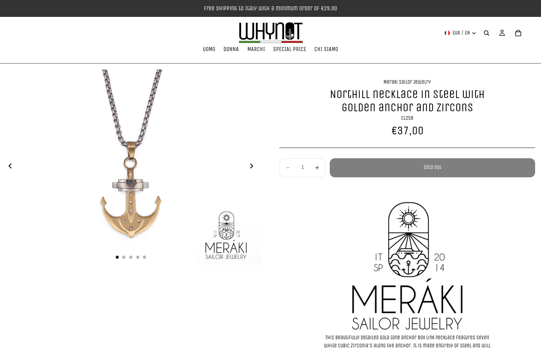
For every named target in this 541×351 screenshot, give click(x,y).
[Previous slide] (8, 167)
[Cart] (518, 33)
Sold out (432, 167)
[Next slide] (253, 167)
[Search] (486, 33)
